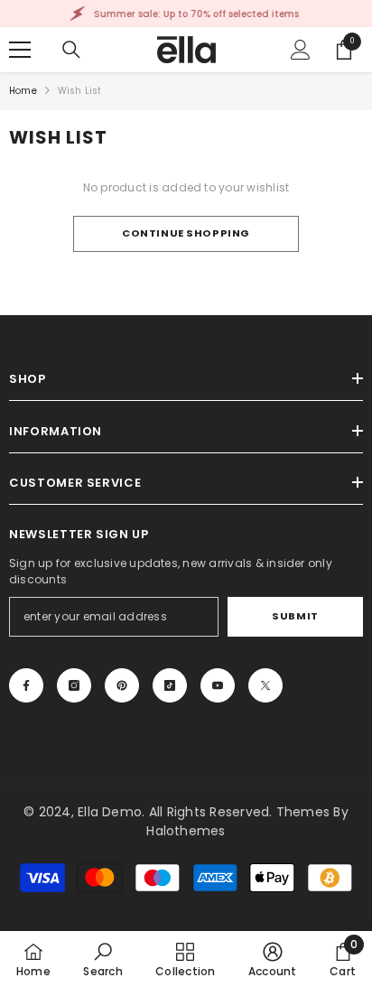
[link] (102, 959)
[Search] (71, 50)
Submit (295, 616)
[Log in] (301, 50)
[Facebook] (26, 685)
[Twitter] (265, 685)
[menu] (20, 50)
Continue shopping (186, 233)
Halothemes (185, 831)
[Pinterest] (122, 685)
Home (23, 91)
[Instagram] (74, 685)
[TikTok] (170, 685)
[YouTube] (217, 685)
